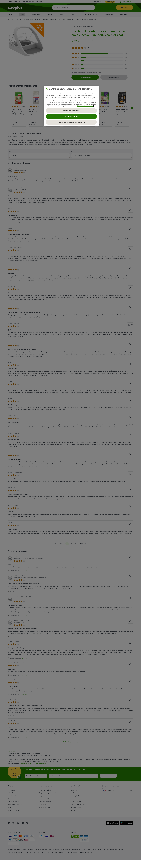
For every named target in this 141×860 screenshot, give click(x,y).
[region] (71, 106)
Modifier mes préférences (71, 111)
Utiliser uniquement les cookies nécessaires (71, 122)
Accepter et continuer (71, 116)
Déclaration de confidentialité (85, 106)
